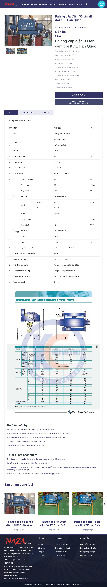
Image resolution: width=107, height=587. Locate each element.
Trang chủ (25, 4)
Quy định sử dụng (61, 555)
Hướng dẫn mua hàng (87, 544)
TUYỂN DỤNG (26, 12)
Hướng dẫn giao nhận (87, 552)
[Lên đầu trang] (102, 576)
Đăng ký (41, 552)
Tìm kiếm (41, 544)
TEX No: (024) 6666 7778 (15, 473)
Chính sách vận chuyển (63, 548)
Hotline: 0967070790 (32, 473)
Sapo (81, 584)
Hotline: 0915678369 (11, 575)
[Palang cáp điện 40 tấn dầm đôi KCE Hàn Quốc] (19, 503)
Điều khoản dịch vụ (86, 555)
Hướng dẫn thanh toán (88, 548)
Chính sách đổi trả (61, 552)
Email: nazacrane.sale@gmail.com (16, 578)
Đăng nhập (41, 548)
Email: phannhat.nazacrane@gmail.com (18, 566)
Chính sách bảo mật (62, 544)
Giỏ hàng (41, 555)
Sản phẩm (53, 4)
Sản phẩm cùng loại (18, 484)
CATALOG (72, 4)
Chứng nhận (63, 4)
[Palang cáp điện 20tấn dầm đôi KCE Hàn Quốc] (53, 503)
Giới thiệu (34, 4)
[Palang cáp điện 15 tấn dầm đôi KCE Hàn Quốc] (87, 503)
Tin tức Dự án (43, 4)
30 (55, 156)
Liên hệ (79, 4)
